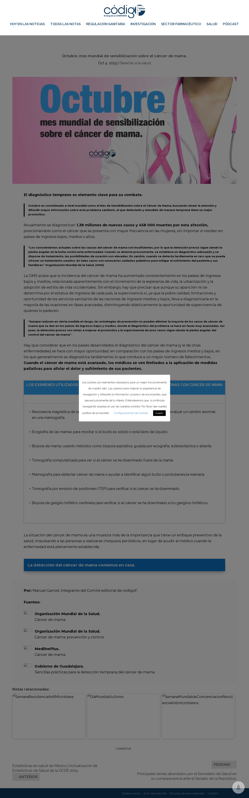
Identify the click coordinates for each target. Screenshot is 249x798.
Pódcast (231, 24)
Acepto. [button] (159, 413)
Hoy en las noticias (27, 24)
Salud (212, 24)
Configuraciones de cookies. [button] (131, 413)
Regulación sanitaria (105, 24)
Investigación (143, 24)
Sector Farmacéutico (181, 24)
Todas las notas (65, 24)
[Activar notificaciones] (238, 787)
